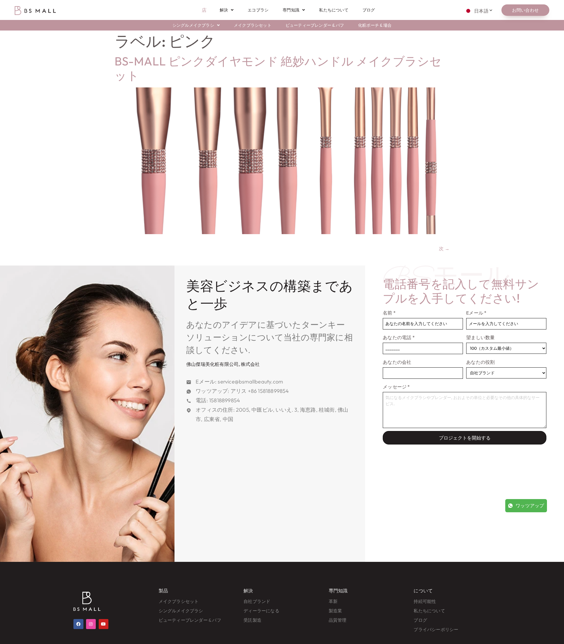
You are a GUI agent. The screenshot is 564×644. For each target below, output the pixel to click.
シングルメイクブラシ (193, 25)
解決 (224, 10)
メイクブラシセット (252, 25)
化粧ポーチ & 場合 (375, 25)
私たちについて (333, 10)
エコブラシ (258, 10)
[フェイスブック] (78, 624)
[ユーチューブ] (104, 624)
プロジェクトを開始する (465, 438)
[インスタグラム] (91, 624)
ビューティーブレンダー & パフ (315, 25)
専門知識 (291, 10)
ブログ (368, 10)
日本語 (481, 11)
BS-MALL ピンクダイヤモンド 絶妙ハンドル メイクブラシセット (278, 68)
